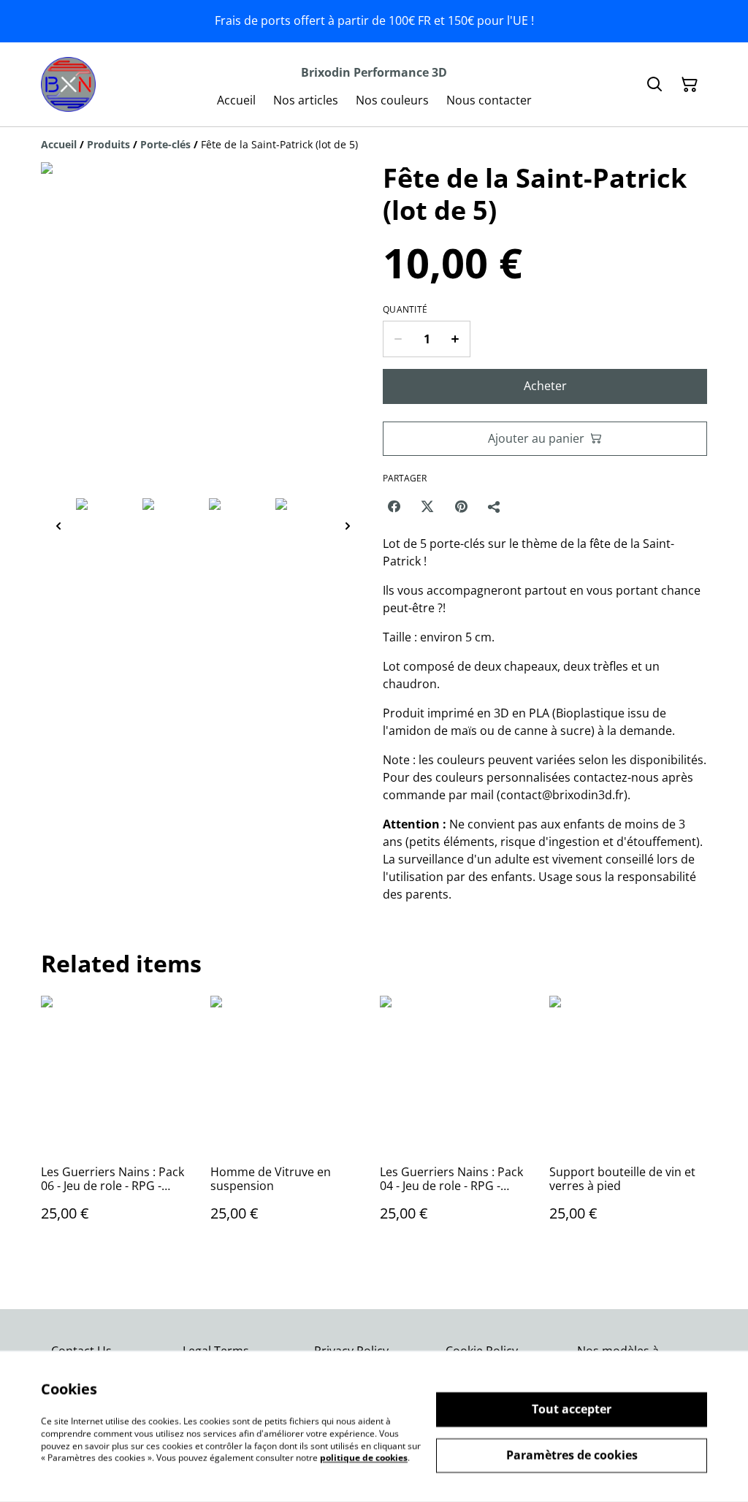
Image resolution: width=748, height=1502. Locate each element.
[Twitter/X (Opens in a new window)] (427, 506)
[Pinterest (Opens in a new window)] (461, 506)
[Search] (654, 85)
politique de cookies (364, 1458)
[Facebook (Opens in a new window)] (394, 506)
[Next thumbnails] (347, 525)
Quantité (405, 310)
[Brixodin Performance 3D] (68, 84)
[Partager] (494, 506)
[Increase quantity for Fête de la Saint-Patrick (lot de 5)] (455, 339)
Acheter (545, 386)
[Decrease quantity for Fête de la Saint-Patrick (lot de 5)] (398, 339)
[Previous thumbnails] (58, 525)
